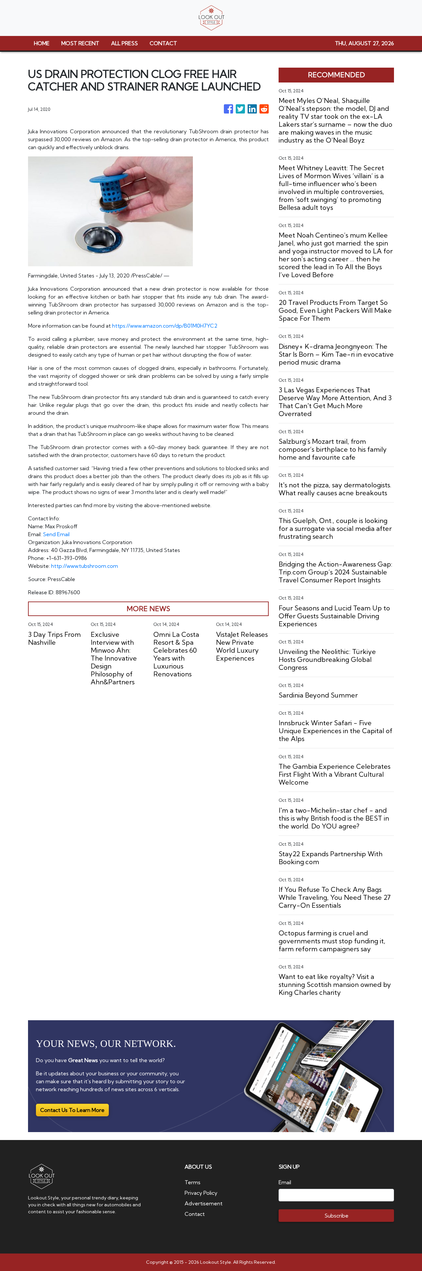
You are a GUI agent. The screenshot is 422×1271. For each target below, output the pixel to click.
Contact (195, 1214)
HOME (41, 43)
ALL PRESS (124, 43)
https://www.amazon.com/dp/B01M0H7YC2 (164, 325)
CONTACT (163, 43)
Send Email (56, 534)
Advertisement (204, 1203)
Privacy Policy (201, 1193)
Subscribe (336, 1215)
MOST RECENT (80, 43)
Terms (192, 1182)
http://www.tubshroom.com (84, 566)
